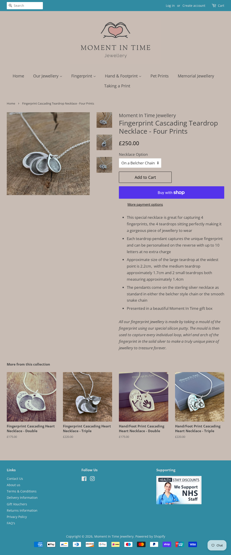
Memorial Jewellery (196, 76)
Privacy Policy (17, 517)
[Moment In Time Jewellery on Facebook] (84, 479)
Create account (193, 5)
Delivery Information (22, 497)
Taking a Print (117, 86)
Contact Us (15, 478)
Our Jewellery (46, 76)
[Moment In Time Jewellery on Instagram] (92, 479)
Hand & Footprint (122, 76)
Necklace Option (133, 154)
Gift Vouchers (17, 504)
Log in (170, 5)
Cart (221, 5)
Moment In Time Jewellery (114, 536)
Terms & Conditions (22, 491)
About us (13, 485)
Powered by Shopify (150, 536)
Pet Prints (159, 76)
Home (18, 76)
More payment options (145, 204)
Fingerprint (82, 76)
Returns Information (22, 510)
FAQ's (11, 523)
